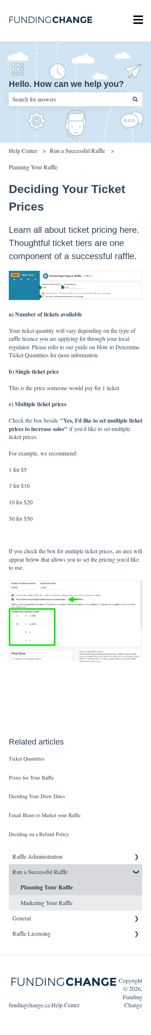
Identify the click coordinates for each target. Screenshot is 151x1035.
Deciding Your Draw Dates (37, 796)
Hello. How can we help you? (66, 84)
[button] (136, 857)
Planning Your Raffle (33, 167)
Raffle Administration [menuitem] (37, 856)
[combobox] (68, 99)
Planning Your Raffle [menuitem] (47, 887)
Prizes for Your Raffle (31, 777)
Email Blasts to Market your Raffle (45, 815)
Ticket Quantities (26, 758)
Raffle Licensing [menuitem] (31, 933)
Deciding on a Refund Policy (39, 834)
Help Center (23, 150)
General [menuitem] (21, 918)
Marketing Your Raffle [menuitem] (47, 903)
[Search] (135, 99)
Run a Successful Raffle (77, 150)
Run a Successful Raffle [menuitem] (40, 872)
